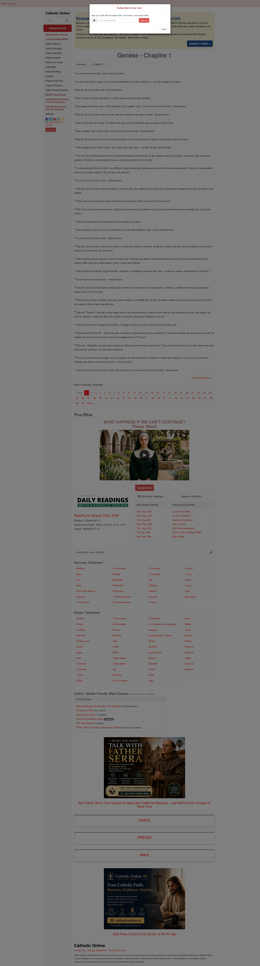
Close (164, 29)
